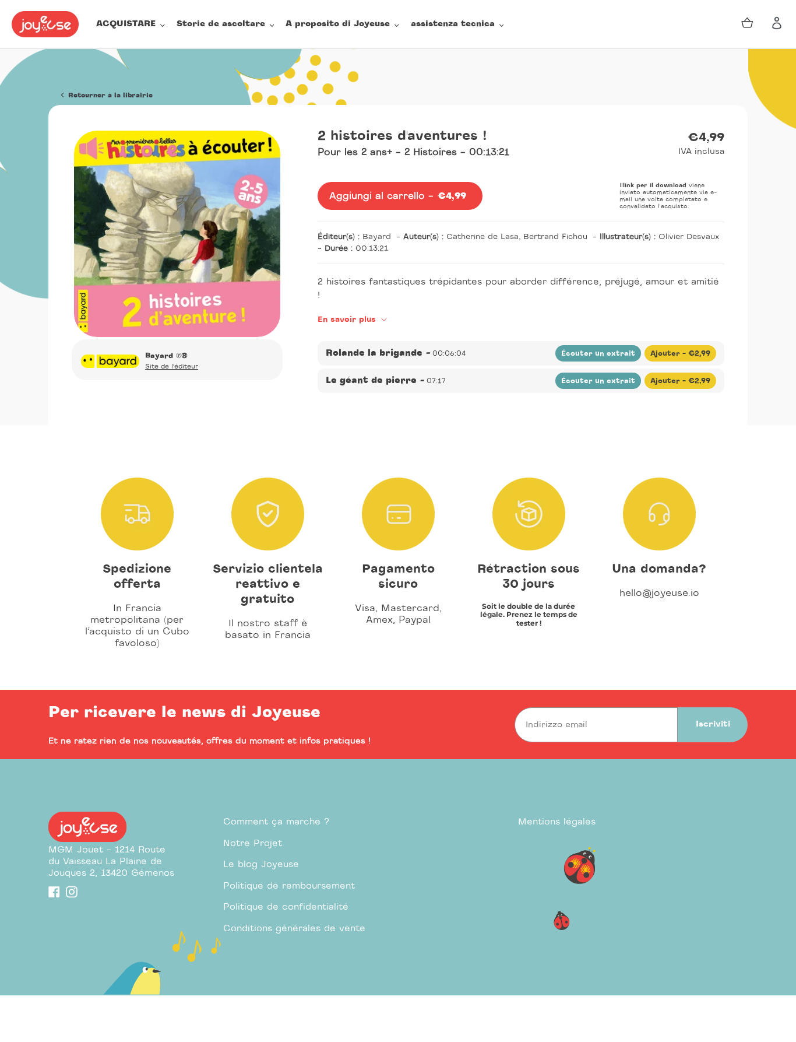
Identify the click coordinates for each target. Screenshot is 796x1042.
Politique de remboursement (289, 886)
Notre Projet (252, 843)
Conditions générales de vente (294, 928)
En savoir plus (348, 320)
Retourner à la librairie (109, 95)
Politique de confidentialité (285, 907)
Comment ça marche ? (276, 822)
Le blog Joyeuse (261, 864)
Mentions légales (557, 822)
